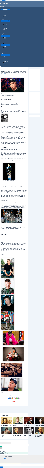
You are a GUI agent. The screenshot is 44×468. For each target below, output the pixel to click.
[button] (1, 66)
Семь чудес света (5, 64)
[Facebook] (3, 6)
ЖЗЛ (2, 34)
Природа (5, 16)
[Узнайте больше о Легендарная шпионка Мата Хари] (6, 433)
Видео (4, 56)
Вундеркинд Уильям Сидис (28, 435)
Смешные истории (4, 50)
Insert (1, 467)
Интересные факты (4, 3)
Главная (5, 458)
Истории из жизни (5, 13)
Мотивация (5, 24)
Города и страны (6, 61)
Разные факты (5, 57)
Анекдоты (5, 46)
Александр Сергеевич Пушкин (6, 425)
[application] (3, 7)
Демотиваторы (6, 52)
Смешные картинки (4, 48)
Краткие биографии (4, 38)
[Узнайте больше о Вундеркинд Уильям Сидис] (29, 433)
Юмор (2, 43)
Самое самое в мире (5, 59)
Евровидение (23, 75)
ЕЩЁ (2, 53)
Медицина (5, 62)
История (3, 33)
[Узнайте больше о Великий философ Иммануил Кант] (18, 433)
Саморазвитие (3, 19)
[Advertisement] (34, 80)
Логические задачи (5, 29)
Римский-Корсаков (27, 425)
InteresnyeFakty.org (10, 395)
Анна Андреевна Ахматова (39, 425)
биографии (3, 93)
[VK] (1, 6)
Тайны (2, 30)
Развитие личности (4, 23)
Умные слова (5, 25)
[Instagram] (2, 6)
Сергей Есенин (15, 425)
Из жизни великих (4, 40)
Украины (4, 73)
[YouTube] (0, 6)
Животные (5, 15)
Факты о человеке (4, 11)
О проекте (5, 459)
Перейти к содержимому (3, 0)
